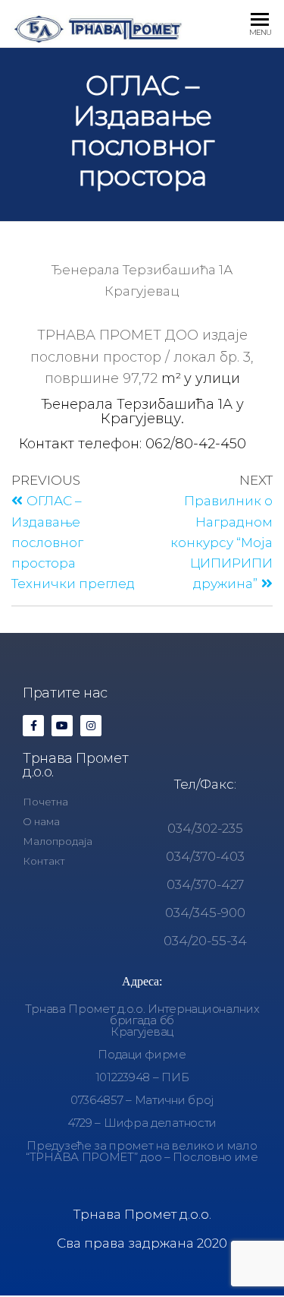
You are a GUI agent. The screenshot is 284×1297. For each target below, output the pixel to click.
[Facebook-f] (33, 725)
